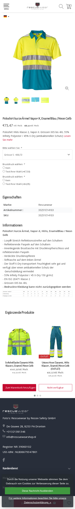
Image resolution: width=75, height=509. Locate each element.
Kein (8, 167)
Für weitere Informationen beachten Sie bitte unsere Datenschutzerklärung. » (37, 500)
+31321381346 (15, 431)
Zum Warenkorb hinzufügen (20, 387)
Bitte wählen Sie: (12, 147)
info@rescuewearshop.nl (21, 437)
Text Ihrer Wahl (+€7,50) (18, 171)
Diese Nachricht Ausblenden (37, 490)
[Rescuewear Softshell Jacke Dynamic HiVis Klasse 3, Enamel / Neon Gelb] (19, 341)
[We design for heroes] (37, 6)
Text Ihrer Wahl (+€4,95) (18, 184)
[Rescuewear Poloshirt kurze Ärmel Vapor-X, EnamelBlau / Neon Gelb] (37, 59)
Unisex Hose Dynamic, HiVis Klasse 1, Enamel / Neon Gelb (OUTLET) (55, 365)
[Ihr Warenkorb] (69, 8)
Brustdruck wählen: (14, 164)
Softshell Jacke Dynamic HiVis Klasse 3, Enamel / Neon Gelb (19, 364)
